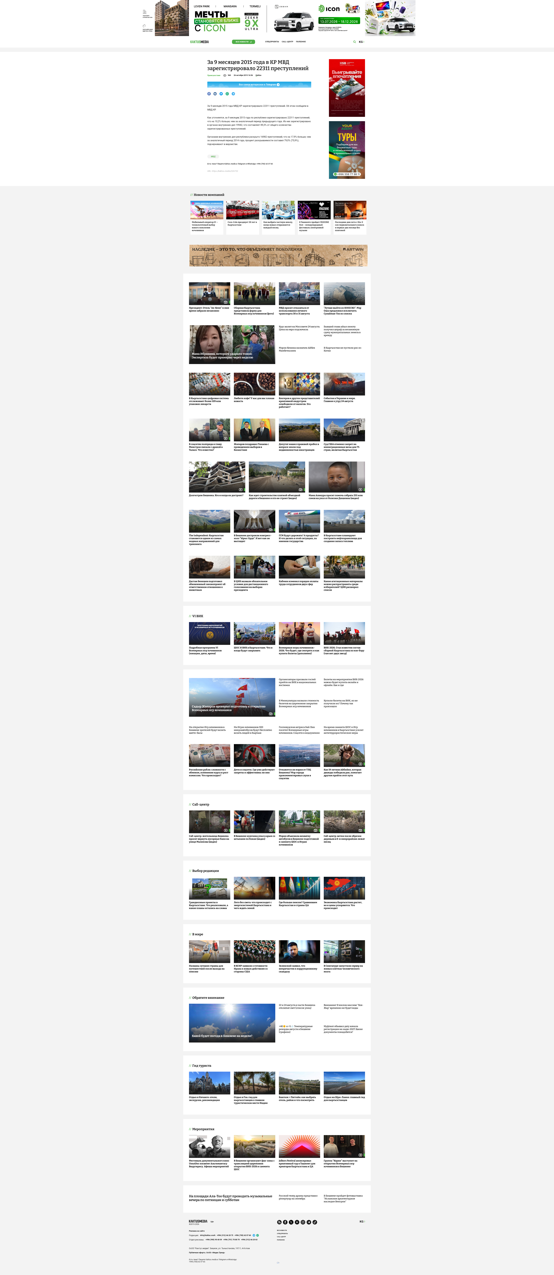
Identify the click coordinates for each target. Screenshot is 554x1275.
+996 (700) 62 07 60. (265, 164)
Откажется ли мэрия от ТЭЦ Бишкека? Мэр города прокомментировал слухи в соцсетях (295, 774)
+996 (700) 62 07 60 (243, 1235)
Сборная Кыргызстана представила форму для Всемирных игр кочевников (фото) (254, 310)
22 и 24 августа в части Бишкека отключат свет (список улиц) (297, 1006)
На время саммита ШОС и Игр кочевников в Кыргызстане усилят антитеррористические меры (343, 730)
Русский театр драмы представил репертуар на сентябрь (298, 1197)
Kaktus (258, 75)
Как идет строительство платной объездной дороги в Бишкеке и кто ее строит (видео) (274, 497)
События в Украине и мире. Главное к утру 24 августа (339, 400)
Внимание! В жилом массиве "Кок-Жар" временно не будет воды (343, 1006)
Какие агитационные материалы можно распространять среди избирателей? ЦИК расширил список (343, 585)
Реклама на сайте (197, 1231)
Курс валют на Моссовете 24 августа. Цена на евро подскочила (299, 328)
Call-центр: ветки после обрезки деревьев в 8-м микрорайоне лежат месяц (344, 839)
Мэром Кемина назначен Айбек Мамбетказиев (297, 349)
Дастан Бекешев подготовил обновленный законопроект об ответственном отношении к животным (207, 585)
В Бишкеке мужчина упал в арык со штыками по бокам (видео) (254, 837)
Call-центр (287, 42)
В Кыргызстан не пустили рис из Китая (342, 349)
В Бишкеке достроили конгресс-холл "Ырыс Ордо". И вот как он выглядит (252, 538)
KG (362, 1221)
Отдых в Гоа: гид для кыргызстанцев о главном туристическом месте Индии (251, 1100)
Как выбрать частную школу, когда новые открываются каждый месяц (278, 225)
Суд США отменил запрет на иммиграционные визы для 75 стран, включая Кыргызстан (341, 447)
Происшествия (213, 75)
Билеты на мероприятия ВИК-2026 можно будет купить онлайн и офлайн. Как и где (343, 682)
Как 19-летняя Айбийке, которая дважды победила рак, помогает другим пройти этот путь (343, 772)
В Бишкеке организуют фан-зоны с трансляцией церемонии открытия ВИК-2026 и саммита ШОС (254, 1165)
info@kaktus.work (207, 1235)
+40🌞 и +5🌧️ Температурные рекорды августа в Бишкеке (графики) (296, 1029)
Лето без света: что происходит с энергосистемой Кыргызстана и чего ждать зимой (253, 905)
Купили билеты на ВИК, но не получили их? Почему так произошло (341, 703)
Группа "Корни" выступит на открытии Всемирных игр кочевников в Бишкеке (340, 1163)
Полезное (301, 42)
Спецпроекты (272, 42)
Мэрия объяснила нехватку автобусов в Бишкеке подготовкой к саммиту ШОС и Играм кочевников (299, 840)
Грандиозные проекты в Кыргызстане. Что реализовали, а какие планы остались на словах (208, 905)
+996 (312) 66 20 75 (225, 1235)
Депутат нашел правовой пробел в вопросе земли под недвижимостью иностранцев (299, 447)
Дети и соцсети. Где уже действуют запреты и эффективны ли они (254, 771)
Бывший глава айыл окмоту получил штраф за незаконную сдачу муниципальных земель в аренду (342, 331)
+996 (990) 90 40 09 (214, 1240)
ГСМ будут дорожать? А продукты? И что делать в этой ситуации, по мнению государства (299, 538)
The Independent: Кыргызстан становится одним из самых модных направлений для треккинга (206, 539)
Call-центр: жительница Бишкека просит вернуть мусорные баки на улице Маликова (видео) (209, 839)
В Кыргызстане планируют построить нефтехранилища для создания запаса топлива (343, 538)
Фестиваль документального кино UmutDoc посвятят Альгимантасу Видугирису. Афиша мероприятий (209, 1163)
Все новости (242, 42)
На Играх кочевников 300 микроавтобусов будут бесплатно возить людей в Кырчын (253, 730)
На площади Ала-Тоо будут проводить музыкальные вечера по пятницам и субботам (230, 1198)
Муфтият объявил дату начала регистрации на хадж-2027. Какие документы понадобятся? (343, 1029)
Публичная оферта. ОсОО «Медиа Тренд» (207, 1252)
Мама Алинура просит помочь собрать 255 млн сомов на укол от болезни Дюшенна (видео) (336, 497)
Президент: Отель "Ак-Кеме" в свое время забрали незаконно (209, 309)
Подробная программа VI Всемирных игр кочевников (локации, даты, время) (205, 650)
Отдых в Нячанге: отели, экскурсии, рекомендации (204, 1098)
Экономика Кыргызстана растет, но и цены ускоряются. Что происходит (343, 905)
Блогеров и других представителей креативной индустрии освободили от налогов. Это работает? (299, 402)
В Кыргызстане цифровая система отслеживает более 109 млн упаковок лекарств (209, 401)
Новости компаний (209, 194)
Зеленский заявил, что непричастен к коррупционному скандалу (298, 968)
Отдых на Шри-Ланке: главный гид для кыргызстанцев (344, 1098)
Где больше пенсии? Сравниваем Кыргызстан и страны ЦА (298, 904)
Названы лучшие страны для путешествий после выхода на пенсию (206, 968)
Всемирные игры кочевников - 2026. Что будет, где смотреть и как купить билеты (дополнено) (299, 650)
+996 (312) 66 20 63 (249, 1240)
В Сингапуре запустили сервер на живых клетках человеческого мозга (343, 968)
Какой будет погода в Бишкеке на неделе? (222, 1036)
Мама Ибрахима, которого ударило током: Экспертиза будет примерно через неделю (222, 355)
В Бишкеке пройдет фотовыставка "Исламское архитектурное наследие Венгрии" (343, 1198)
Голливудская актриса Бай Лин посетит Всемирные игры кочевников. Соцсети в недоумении (299, 730)
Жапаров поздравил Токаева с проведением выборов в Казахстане (251, 447)
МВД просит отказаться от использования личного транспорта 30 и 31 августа (294, 310)
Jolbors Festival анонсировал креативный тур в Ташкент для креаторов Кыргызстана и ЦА (297, 1163)
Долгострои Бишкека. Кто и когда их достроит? (216, 495)
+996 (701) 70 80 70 (231, 1240)
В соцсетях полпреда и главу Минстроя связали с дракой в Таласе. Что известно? (206, 447)
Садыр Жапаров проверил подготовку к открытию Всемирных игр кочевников (228, 708)
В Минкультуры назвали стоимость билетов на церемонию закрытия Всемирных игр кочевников (299, 703)
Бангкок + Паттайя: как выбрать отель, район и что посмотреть (297, 1098)
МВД (213, 156)
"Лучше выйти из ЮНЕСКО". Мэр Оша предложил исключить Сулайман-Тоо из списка (342, 310)
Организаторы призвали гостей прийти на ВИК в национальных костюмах (297, 682)
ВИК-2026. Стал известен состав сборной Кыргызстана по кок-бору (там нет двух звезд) (344, 650)
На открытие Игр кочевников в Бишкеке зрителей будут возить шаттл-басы (207, 730)
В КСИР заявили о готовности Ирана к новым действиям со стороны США (251, 968)
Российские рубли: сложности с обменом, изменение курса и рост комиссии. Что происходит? (208, 772)
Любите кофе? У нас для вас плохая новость (254, 400)
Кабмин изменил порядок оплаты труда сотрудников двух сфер (298, 583)
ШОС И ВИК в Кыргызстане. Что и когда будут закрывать (253, 649)
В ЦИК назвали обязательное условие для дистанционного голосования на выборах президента (251, 585)
